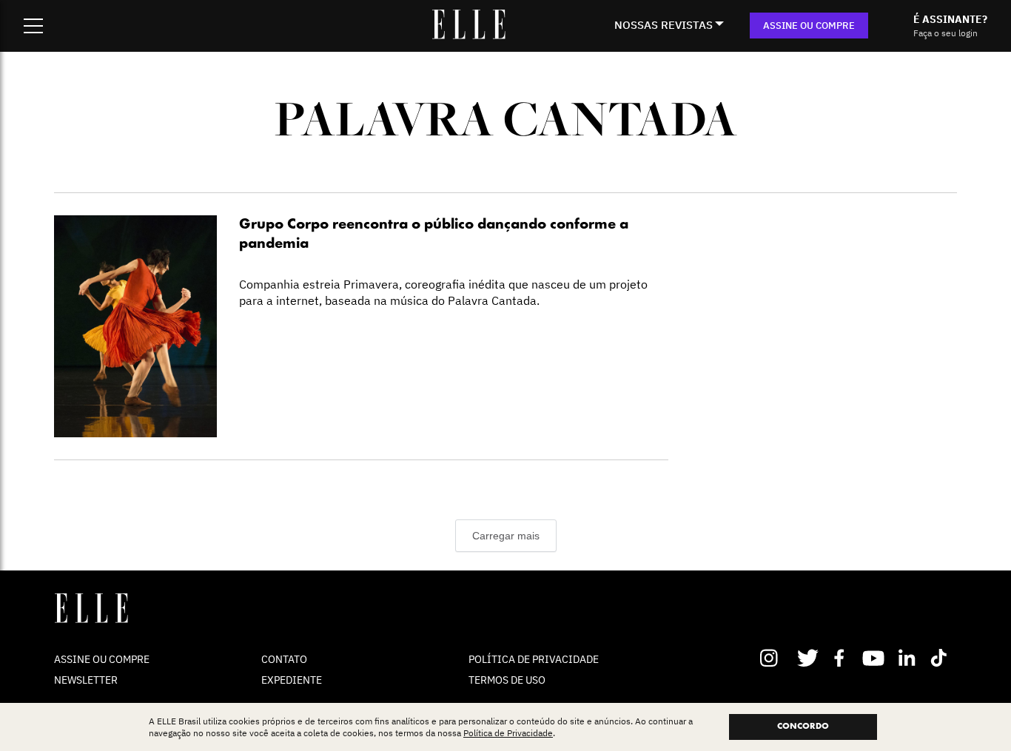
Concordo (803, 726)
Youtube (875, 658)
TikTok (942, 658)
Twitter (808, 658)
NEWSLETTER (86, 680)
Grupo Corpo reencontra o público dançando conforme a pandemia (433, 235)
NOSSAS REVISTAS (663, 25)
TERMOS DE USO (506, 680)
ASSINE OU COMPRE (809, 25)
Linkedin (908, 658)
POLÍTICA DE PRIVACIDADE (533, 659)
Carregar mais (506, 536)
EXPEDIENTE (291, 680)
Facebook (842, 658)
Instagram (775, 658)
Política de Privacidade (508, 732)
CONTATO (284, 659)
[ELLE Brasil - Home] (468, 34)
